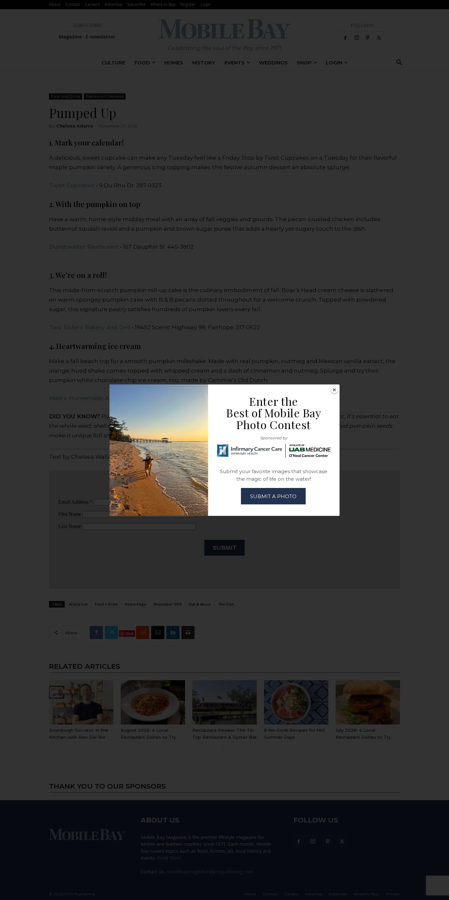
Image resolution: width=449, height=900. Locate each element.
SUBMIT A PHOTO (273, 496)
